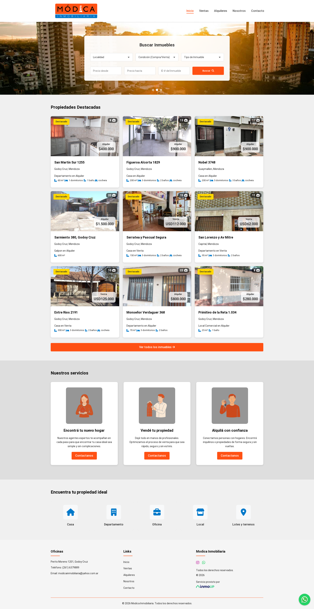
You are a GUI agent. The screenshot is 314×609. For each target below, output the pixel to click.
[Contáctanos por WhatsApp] (203, 562)
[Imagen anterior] (7, 58)
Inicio (190, 11)
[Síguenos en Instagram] (197, 562)
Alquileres (220, 11)
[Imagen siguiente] (306, 58)
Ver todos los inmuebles (155, 347)
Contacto (257, 11)
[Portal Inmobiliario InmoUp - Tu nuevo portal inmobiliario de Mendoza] (229, 586)
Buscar (206, 71)
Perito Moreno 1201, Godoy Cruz (69, 561)
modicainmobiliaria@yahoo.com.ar (78, 573)
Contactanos (84, 455)
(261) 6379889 (70, 567)
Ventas (204, 11)
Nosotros (239, 11)
